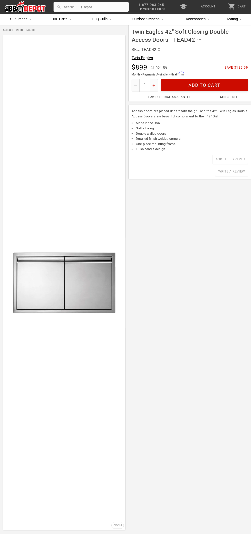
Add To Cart (204, 85)
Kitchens (146, 19)
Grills (100, 19)
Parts (59, 19)
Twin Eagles (142, 57)
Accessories (196, 19)
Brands (18, 19)
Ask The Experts (230, 159)
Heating (232, 19)
